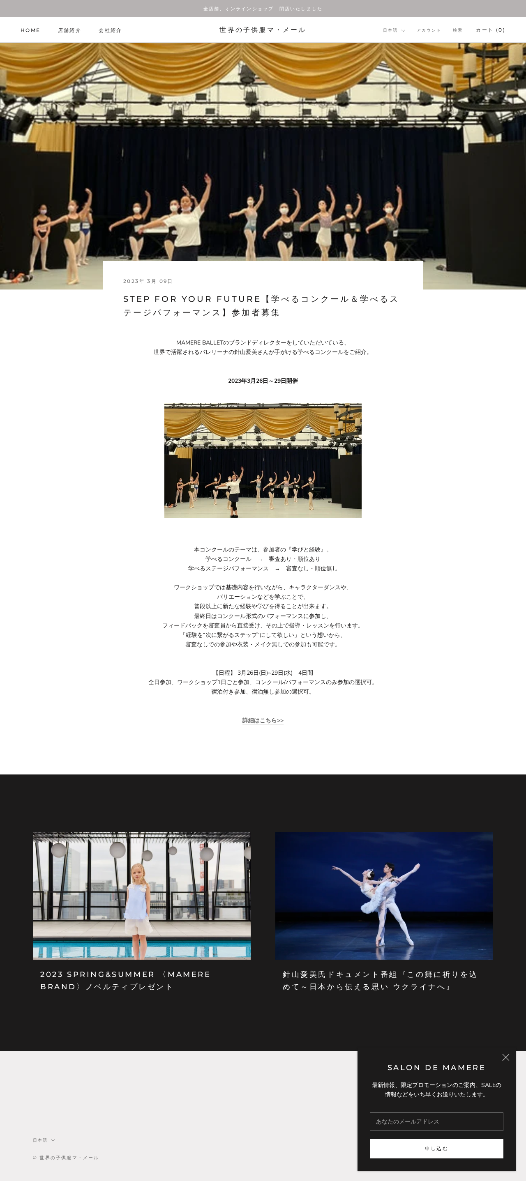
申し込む (437, 1148)
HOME (31, 30)
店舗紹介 (70, 30)
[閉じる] (506, 1057)
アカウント (429, 30)
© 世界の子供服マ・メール (66, 1157)
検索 (458, 30)
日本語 (390, 30)
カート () (490, 30)
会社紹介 (110, 30)
